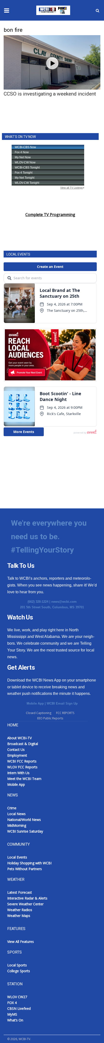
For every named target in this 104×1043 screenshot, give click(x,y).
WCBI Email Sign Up (62, 703)
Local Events (17, 857)
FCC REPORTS (65, 713)
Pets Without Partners (24, 868)
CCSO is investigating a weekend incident (50, 94)
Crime (11, 808)
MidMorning (16, 825)
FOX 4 (12, 1002)
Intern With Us (18, 772)
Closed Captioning (38, 713)
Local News (16, 813)
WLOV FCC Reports (22, 767)
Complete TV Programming (50, 214)
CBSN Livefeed (19, 1008)
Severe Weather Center (25, 904)
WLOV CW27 (17, 997)
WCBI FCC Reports (22, 761)
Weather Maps (18, 915)
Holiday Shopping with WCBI (29, 863)
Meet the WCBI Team (24, 778)
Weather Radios (19, 909)
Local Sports (17, 965)
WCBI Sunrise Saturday (25, 831)
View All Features (20, 941)
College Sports (18, 971)
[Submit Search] (97, 10)
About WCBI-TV (19, 738)
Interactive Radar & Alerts (27, 898)
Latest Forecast (19, 892)
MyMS (12, 1014)
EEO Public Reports (50, 718)
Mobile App (35, 703)
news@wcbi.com (64, 601)
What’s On (15, 1020)
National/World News (24, 819)
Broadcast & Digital (22, 743)
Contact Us (16, 749)
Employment (17, 755)
